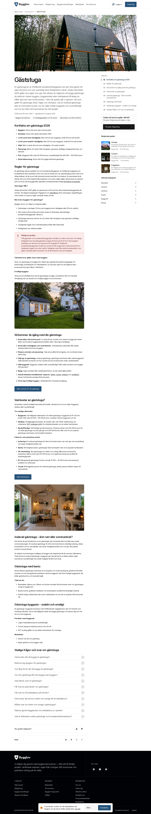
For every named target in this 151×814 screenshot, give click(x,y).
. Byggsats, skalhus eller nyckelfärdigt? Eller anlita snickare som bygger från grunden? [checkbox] (50, 366)
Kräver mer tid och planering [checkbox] (28, 639)
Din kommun (91, 4)
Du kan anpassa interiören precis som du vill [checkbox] (34, 626)
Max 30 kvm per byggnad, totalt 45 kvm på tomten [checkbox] (49, 138)
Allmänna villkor (81, 792)
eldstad (65, 375)
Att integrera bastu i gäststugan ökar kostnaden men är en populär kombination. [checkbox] (51, 448)
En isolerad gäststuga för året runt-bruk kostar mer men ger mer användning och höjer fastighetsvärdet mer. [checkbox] (51, 442)
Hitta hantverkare (23, 477)
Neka (89, 808)
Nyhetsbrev (80, 802)
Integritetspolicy (122, 810)
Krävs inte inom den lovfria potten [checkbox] (34, 130)
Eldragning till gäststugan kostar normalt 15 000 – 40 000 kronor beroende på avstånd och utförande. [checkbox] (48, 461)
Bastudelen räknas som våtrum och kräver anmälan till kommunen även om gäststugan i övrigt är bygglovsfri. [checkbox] (51, 585)
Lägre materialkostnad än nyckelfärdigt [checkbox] (33, 623)
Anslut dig (130, 4)
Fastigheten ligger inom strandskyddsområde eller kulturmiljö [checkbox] (41, 225)
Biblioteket (80, 4)
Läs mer (77, 809)
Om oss (78, 785)
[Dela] (76, 740)
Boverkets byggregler (72, 182)
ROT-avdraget (32, 424)
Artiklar (47, 795)
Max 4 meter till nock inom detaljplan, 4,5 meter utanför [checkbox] (41, 145)
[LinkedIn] (66, 740)
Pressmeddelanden (83, 798)
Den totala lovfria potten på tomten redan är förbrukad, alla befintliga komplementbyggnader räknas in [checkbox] (44, 213)
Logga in (119, 4)
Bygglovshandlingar (65, 4)
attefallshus (54, 193)
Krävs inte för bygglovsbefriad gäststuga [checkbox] (41, 159)
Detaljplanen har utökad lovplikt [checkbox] (30, 228)
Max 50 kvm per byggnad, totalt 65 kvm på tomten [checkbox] (50, 141)
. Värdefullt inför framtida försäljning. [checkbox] (42, 381)
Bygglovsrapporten (52, 792)
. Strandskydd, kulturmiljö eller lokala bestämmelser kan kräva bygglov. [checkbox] (48, 347)
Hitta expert (38, 4)
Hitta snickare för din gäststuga (28, 389)
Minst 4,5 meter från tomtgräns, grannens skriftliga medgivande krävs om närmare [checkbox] (50, 150)
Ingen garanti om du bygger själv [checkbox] (30, 642)
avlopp (58, 375)
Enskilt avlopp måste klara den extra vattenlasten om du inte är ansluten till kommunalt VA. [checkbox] (50, 595)
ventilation (75, 375)
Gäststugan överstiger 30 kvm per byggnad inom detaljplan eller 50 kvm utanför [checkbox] (48, 208)
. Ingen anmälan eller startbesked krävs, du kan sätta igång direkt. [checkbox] (45, 371)
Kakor (134, 810)
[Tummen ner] (82, 729)
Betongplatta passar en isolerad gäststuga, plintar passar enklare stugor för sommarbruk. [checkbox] (49, 467)
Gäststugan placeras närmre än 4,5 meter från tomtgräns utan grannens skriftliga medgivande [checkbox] (48, 219)
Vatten (52, 375)
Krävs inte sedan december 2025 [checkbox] (34, 134)
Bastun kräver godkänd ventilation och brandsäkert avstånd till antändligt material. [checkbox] (48, 591)
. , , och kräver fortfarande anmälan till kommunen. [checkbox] (48, 376)
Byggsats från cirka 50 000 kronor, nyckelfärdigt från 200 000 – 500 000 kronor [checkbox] (50, 155)
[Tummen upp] (76, 729)
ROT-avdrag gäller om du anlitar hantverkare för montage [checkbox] (39, 630)
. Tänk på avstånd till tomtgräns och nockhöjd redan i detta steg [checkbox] (50, 353)
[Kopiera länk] (82, 740)
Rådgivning (50, 4)
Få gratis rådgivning (112, 127)
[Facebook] (71, 740)
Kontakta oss (80, 795)
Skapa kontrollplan (21, 795)
